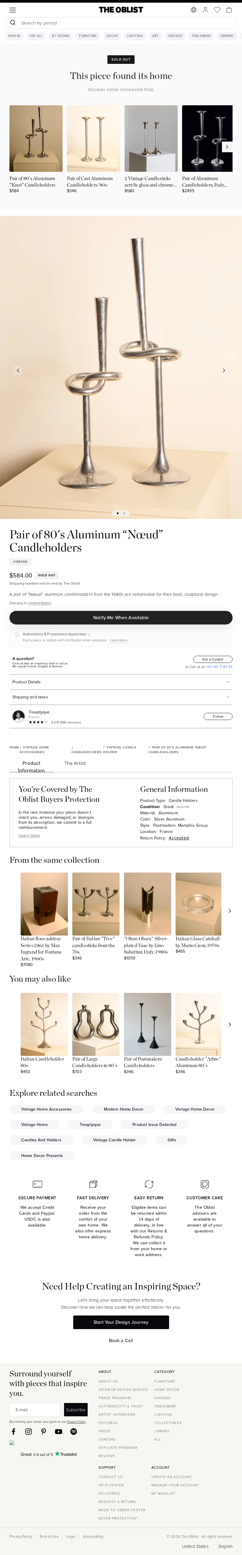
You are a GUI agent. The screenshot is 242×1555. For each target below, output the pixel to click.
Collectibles (168, 1422)
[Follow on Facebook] (13, 1432)
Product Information (31, 766)
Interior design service (123, 1389)
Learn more (29, 835)
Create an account (171, 1477)
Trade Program (115, 1398)
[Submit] (12, 23)
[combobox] (121, 23)
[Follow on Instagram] (28, 1432)
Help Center (111, 1485)
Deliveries (109, 1493)
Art (155, 36)
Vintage (175, 36)
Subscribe (76, 1409)
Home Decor (166, 1389)
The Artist (75, 763)
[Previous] (18, 370)
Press (104, 1431)
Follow (218, 716)
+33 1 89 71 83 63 (218, 666)
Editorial (108, 1422)
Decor (112, 36)
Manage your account (175, 1485)
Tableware (201, 36)
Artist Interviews (117, 1414)
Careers (107, 1439)
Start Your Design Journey (121, 1322)
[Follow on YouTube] (59, 1432)
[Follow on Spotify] (74, 1432)
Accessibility (93, 1536)
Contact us (111, 1477)
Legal (71, 1536)
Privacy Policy (76, 1421)
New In (14, 36)
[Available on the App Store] (38, 1443)
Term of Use (49, 1536)
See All (36, 36)
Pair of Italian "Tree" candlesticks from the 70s (93, 945)
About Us (108, 1381)
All (157, 1439)
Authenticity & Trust (121, 1406)
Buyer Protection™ (118, 1518)
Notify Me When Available (121, 617)
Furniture (88, 36)
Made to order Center (122, 1510)
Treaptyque (39, 712)
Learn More (118, 640)
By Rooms (60, 36)
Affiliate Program (118, 1447)
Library (227, 36)
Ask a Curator (212, 659)
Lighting (135, 36)
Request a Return (117, 1501)
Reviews (107, 1456)
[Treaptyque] (19, 716)
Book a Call (121, 1340)
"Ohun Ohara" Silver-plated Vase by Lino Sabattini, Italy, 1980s (146, 945)
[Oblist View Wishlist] (217, 9)
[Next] (224, 370)
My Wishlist (163, 1493)
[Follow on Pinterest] (44, 1432)
